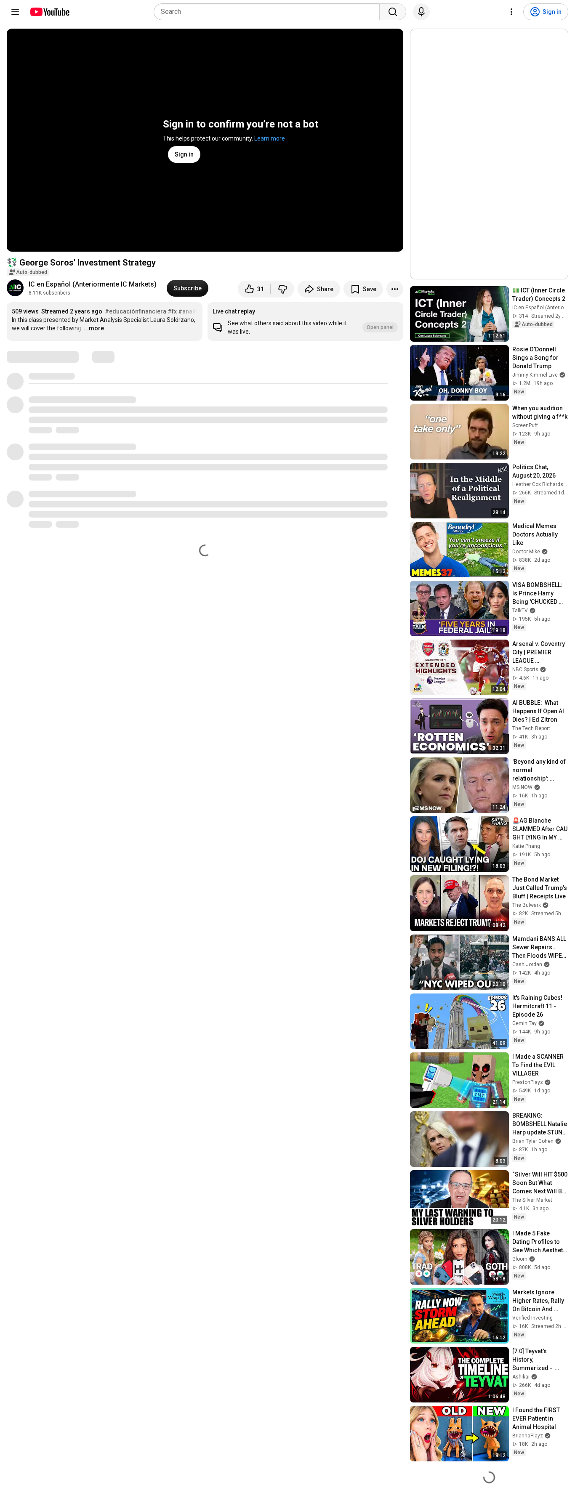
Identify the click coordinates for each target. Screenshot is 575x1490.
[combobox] (269, 12)
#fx (172, 311)
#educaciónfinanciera (135, 311)
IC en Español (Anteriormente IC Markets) (93, 284)
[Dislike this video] (282, 289)
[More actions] (394, 289)
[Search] (392, 11)
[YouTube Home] (49, 12)
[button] (305, 321)
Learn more (269, 138)
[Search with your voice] (421, 11)
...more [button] (94, 328)
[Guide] (15, 12)
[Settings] (511, 12)
